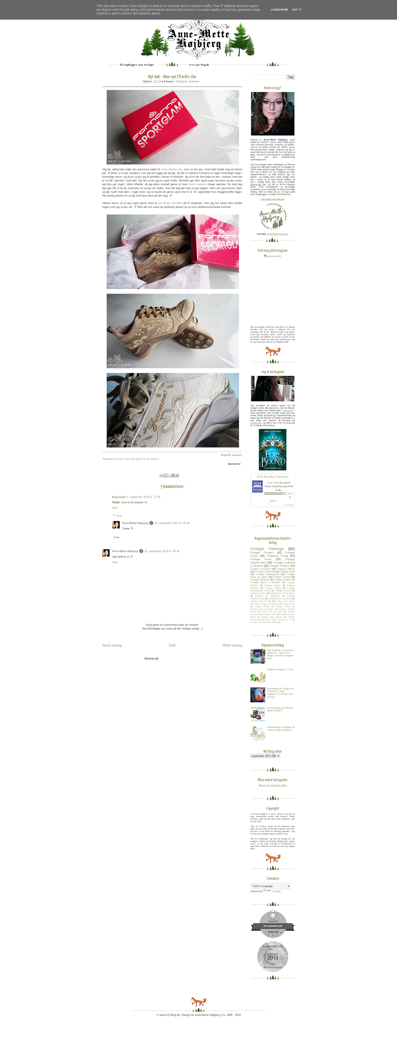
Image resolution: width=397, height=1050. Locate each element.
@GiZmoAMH (274, 256)
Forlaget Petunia (283, 590)
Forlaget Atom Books (285, 601)
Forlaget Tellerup (286, 569)
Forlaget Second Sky (260, 601)
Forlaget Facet (260, 559)
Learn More (279, 9)
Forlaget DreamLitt (260, 569)
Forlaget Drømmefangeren (262, 609)
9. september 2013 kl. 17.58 (143, 497)
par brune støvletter (170, 203)
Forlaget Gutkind (282, 579)
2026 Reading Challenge (273, 476)
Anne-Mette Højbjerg (135, 523)
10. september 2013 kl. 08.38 (171, 523)
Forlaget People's (262, 552)
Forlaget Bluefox (262, 606)
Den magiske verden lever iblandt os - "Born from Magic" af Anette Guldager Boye (280, 654)
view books (288, 504)
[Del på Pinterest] (177, 475)
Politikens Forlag (277, 555)
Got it (296, 9)
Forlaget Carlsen (258, 593)
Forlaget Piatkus (279, 565)
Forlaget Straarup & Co (280, 619)
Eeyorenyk (119, 497)
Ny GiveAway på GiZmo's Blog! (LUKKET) (280, 709)
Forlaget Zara (256, 622)
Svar (115, 507)
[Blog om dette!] (165, 475)
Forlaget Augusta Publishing (266, 604)
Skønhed (193, 81)
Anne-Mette (273, 482)
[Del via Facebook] (173, 475)
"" (288, 410)
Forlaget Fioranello (259, 579)
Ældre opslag (232, 645)
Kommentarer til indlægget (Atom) (180, 658)
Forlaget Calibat (283, 606)
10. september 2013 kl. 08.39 (161, 551)
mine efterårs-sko (171, 169)
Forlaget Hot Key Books (272, 612)
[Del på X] (169, 475)
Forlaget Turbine (273, 588)
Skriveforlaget (271, 622)
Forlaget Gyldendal (265, 571)
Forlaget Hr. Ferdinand (267, 596)
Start (172, 645)
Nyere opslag (112, 645)
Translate (276, 891)
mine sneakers (198, 184)
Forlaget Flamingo (267, 549)
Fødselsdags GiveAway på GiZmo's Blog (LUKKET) (280, 728)
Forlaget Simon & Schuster (265, 582)
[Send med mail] (161, 475)
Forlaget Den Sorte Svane (282, 593)
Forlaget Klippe (272, 585)
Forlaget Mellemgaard (267, 574)
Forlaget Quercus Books (280, 598)
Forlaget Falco (287, 571)
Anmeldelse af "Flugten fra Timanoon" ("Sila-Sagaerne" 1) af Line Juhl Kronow (280, 692)
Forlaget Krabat (281, 577)
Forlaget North (269, 614)
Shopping (181, 81)
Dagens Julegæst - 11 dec (280, 669)
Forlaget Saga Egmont (271, 617)
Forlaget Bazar (288, 604)
